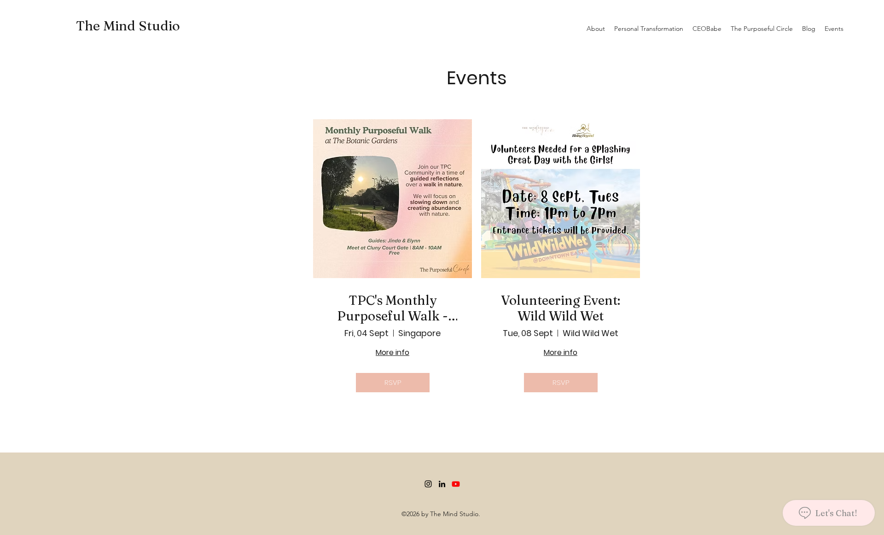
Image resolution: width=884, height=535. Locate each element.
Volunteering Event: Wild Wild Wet (560, 308)
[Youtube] (455, 483)
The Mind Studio (128, 25)
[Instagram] (428, 483)
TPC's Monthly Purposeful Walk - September (392, 308)
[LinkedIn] (442, 483)
